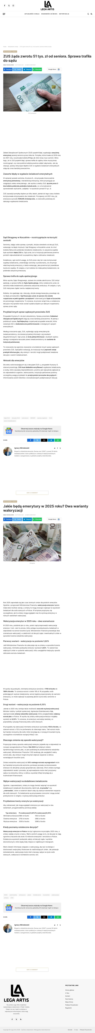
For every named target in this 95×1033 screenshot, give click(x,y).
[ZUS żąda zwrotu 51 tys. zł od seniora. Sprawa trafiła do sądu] (32, 92)
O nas (76, 1029)
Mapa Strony (69, 1002)
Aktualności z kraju (31, 14)
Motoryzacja (64, 14)
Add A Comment (32, 493)
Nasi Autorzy (69, 999)
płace (29, 895)
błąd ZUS (7, 418)
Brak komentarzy (31, 64)
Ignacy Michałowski (8, 64)
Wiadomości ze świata (49, 14)
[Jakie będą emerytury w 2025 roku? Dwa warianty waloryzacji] (32, 542)
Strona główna (69, 990)
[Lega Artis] (47, 5)
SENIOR (33, 418)
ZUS (50, 418)
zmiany (6, 898)
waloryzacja (55, 895)
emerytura (25, 418)
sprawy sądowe (42, 418)
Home (4, 46)
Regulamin (68, 1008)
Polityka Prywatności (71, 1005)
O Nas (67, 993)
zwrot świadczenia (10, 421)
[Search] (91, 14)
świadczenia (37, 895)
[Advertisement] (47, 30)
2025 (5, 895)
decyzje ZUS (16, 418)
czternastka (13, 895)
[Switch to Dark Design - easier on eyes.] (88, 14)
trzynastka (46, 895)
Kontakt (67, 996)
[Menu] (4, 14)
